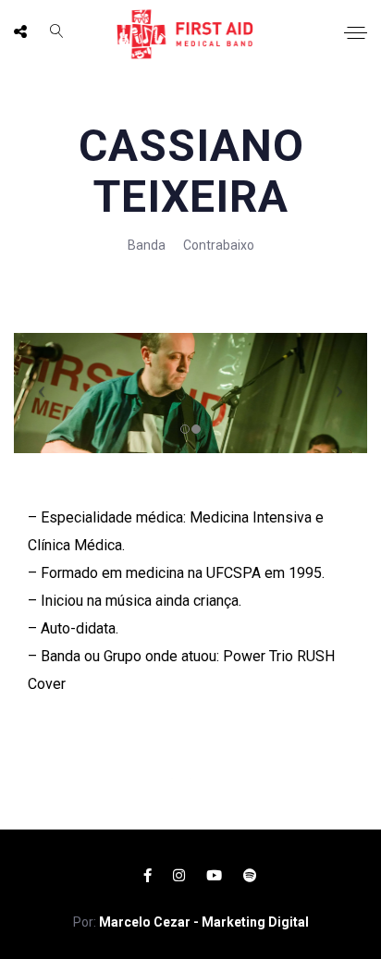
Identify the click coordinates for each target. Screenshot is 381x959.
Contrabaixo (218, 245)
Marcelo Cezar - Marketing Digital (204, 922)
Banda (147, 245)
